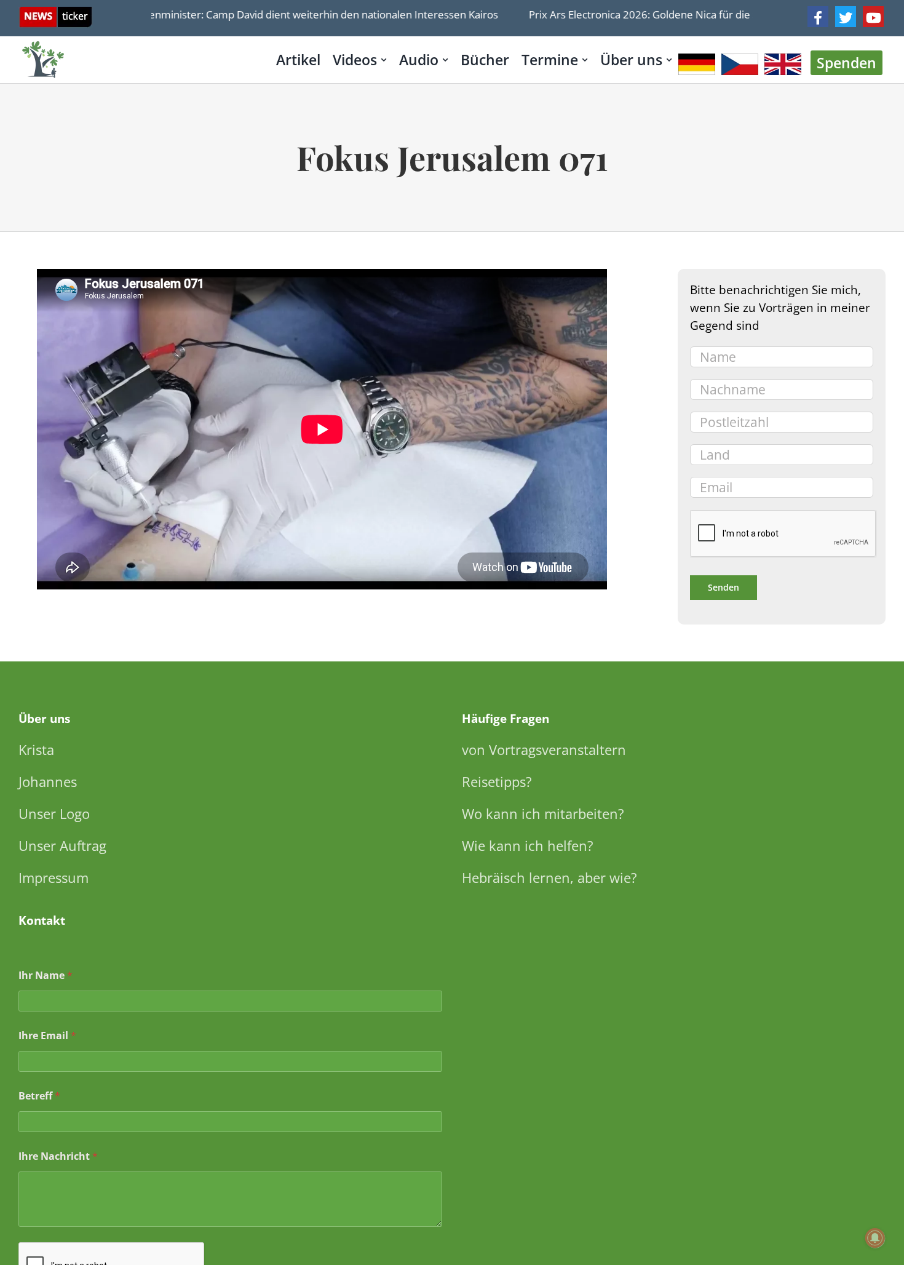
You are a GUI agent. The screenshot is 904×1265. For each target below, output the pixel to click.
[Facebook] (817, 16)
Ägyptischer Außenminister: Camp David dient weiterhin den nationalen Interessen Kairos (264, 14)
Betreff (39, 1096)
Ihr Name (45, 975)
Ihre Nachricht (58, 1156)
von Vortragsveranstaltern (544, 749)
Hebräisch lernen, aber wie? (549, 877)
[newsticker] (55, 12)
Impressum (53, 877)
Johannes (47, 781)
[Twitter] (845, 16)
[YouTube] (873, 16)
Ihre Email (47, 1036)
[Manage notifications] (875, 1238)
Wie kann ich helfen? (527, 845)
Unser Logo (54, 813)
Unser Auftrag (62, 845)
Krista (36, 749)
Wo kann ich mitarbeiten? (543, 813)
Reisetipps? (497, 781)
